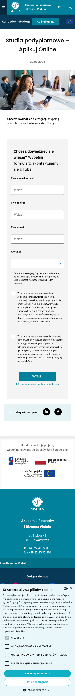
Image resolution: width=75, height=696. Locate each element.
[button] (37, 690)
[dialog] (37, 640)
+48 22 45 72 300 (40, 548)
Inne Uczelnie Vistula (13, 563)
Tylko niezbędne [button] (37, 682)
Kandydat (9, 21)
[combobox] (66, 588)
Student (24, 21)
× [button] (71, 588)
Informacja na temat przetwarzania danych (37, 384)
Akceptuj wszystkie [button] (37, 673)
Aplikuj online (45, 21)
